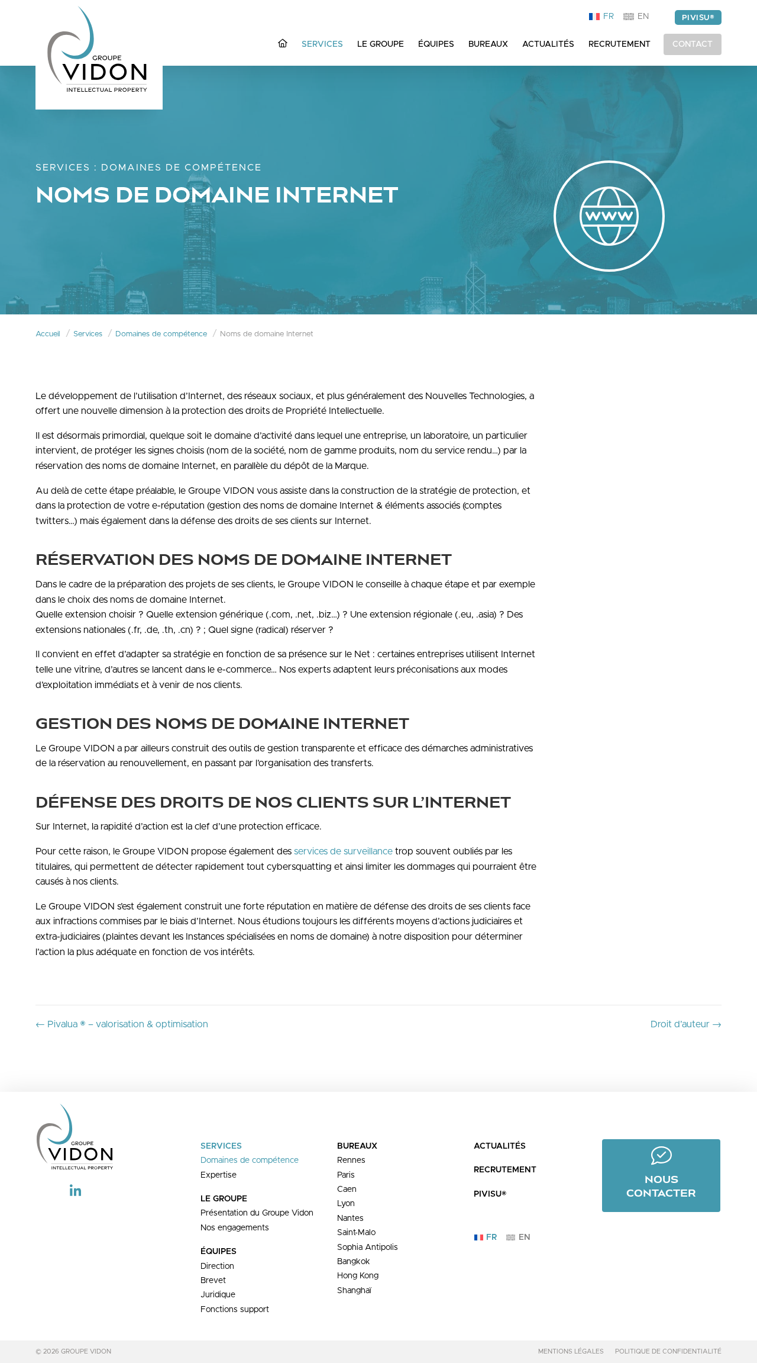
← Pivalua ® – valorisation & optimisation (121, 1024)
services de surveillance (343, 851)
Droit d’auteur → (686, 1024)
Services (62, 167)
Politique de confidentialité (668, 1351)
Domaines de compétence (181, 167)
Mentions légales (571, 1351)
